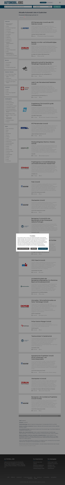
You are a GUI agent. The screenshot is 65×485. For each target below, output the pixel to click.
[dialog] (32, 242)
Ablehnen (34, 248)
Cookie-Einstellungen (23, 248)
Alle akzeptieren (43, 248)
